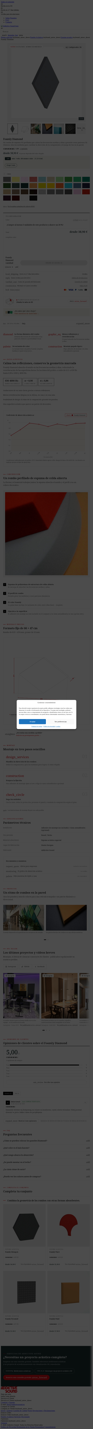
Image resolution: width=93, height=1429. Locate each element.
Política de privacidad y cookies (51, 726)
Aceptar (32, 722)
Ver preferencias (61, 722)
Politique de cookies (37, 726)
